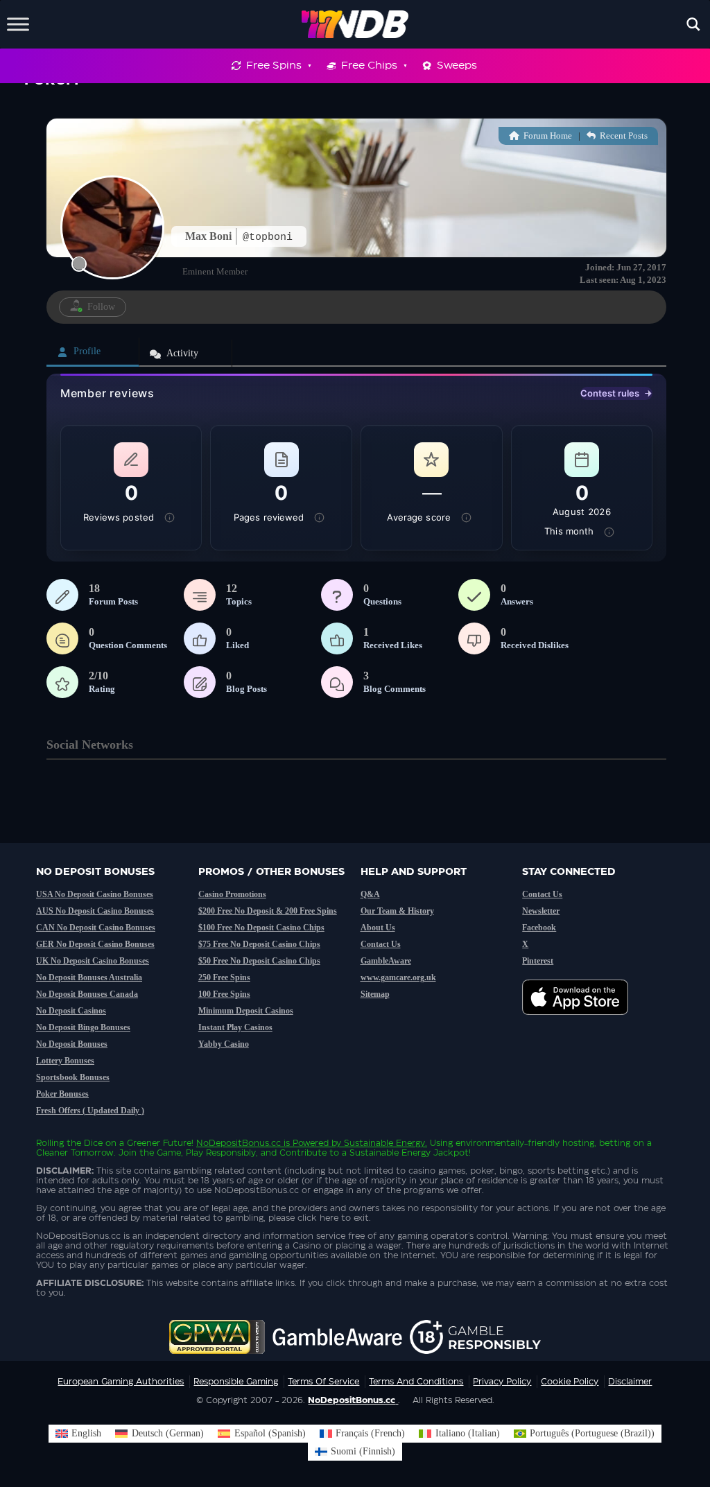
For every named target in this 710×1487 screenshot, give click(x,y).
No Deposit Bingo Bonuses (83, 1027)
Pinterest (537, 961)
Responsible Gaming (235, 1381)
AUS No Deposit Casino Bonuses (95, 911)
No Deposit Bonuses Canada (87, 994)
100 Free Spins (224, 994)
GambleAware (386, 961)
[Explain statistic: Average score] (466, 518)
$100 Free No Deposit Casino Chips (261, 927)
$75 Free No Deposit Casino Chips (259, 944)
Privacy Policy (502, 1381)
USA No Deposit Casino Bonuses (94, 894)
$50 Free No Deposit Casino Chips (259, 961)
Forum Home (546, 135)
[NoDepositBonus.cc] (355, 24)
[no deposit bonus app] (582, 1022)
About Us (378, 927)
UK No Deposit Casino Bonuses (92, 961)
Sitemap (375, 994)
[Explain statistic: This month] (609, 531)
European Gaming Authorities (121, 1381)
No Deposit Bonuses (71, 1044)
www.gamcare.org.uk (398, 977)
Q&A (370, 894)
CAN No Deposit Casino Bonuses (95, 927)
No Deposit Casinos (71, 1011)
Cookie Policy (569, 1381)
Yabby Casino (223, 1044)
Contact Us (381, 944)
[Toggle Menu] (18, 24)
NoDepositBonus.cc (238, 1143)
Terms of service (323, 1381)
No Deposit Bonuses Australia (89, 977)
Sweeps (457, 65)
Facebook (539, 927)
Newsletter (541, 911)
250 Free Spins (224, 977)
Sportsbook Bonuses (73, 1077)
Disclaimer (630, 1381)
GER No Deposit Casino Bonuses (95, 944)
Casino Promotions (232, 894)
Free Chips (369, 65)
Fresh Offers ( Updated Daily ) (90, 1110)
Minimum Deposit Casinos (245, 1011)
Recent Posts (623, 135)
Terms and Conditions (416, 1381)
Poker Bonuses (62, 1094)
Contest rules (609, 393)
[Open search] (693, 24)
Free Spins (274, 65)
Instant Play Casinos (235, 1027)
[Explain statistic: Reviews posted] (169, 518)
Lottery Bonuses (65, 1061)
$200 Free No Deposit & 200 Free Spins (267, 911)
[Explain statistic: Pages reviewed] (319, 518)
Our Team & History (397, 911)
